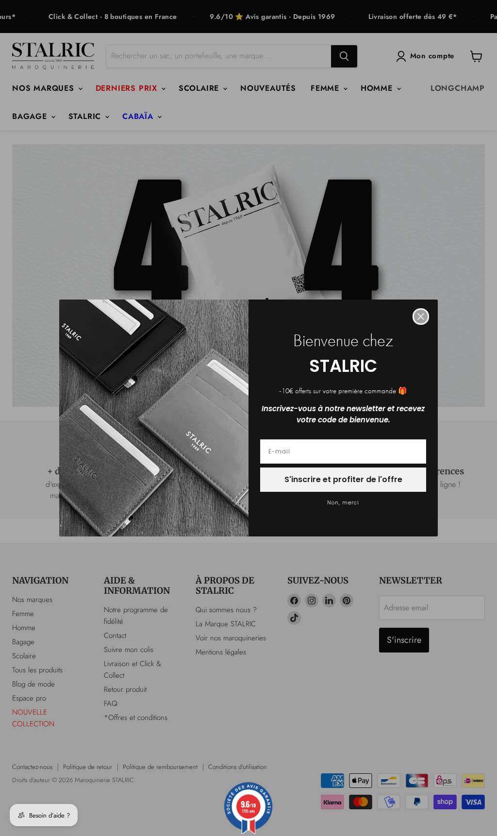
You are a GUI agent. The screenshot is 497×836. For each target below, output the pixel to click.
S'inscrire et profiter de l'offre (343, 479)
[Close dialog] (421, 316)
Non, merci (343, 502)
